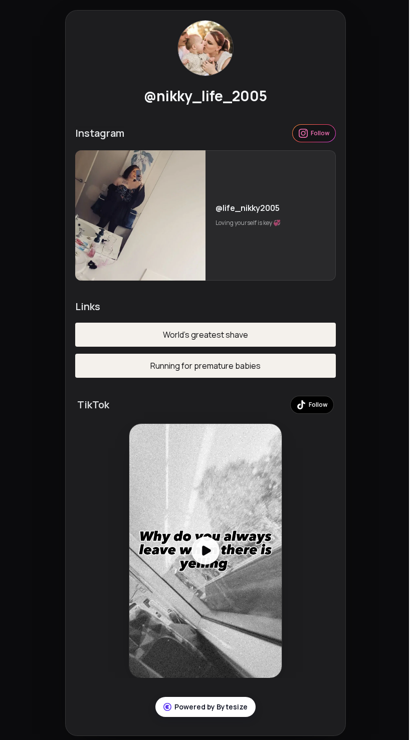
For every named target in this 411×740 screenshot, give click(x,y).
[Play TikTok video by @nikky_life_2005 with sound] (205, 551)
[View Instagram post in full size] (140, 215)
